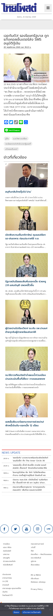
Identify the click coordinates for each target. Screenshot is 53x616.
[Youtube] (26, 529)
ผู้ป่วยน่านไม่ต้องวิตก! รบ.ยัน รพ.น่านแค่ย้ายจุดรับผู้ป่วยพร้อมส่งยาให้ (26, 330)
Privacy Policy (37, 589)
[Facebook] (4, 529)
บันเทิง (5, 592)
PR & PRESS (36, 575)
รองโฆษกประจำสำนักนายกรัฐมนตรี (18, 144)
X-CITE (5, 581)
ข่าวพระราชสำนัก (9, 561)
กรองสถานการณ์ (37, 544)
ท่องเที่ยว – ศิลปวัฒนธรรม (41, 554)
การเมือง (6, 544)
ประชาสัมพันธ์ (36, 558)
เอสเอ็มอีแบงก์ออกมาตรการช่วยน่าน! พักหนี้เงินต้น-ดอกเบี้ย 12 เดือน (24, 423)
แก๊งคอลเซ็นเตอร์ (11, 149)
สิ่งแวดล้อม (35, 564)
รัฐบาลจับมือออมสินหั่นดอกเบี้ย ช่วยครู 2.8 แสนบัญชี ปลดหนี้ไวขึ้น (25, 283)
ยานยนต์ (5, 585)
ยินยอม (16, 612)
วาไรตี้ (33, 547)
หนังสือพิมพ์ (8, 564)
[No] (50, 609)
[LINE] (48, 529)
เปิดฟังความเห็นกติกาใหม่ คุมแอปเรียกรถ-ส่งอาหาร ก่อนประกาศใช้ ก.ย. (25, 236)
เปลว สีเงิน (7, 547)
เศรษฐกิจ (6, 558)
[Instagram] (38, 529)
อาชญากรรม (7, 578)
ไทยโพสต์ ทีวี (7, 595)
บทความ (6, 554)
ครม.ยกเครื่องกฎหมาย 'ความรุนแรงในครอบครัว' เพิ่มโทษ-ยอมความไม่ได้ (29, 488)
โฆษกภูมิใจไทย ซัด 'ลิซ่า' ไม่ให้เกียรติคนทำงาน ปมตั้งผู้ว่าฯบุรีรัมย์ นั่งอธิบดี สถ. (29, 474)
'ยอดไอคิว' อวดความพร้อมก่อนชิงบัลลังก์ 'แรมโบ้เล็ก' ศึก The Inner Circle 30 (30, 459)
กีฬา (32, 551)
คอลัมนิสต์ (7, 551)
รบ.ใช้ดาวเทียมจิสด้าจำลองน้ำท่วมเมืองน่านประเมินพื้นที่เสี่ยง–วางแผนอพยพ (25, 377)
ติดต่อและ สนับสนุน (38, 582)
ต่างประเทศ (6, 574)
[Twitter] (15, 529)
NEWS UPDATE (11, 453)
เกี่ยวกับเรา (35, 578)
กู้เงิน (7, 138)
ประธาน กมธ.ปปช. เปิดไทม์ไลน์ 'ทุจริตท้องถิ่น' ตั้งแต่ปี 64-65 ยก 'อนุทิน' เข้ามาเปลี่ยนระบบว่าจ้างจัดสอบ (30, 481)
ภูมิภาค (33, 561)
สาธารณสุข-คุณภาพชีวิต (11, 588)
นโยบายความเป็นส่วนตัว (32, 612)
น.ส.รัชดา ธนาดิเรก (20, 138)
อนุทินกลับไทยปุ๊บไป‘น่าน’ (18, 192)
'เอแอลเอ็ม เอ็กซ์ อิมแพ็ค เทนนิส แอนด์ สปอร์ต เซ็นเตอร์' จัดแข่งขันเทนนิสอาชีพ (30, 467)
